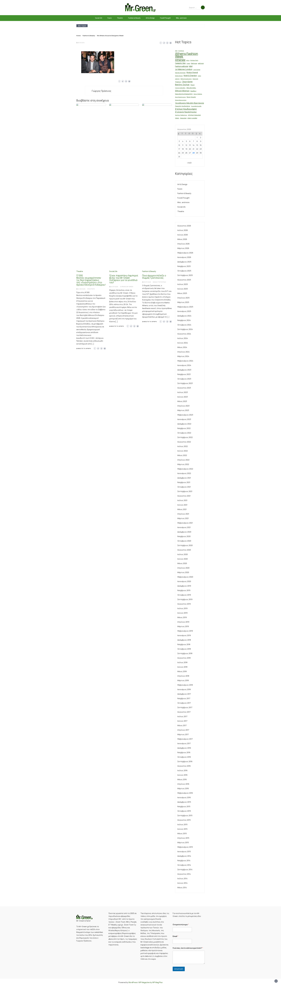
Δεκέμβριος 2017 (184, 694)
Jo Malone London (183, 69)
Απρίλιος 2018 (183, 676)
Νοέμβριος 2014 (183, 860)
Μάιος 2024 (182, 347)
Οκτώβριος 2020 (184, 541)
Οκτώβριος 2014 (184, 865)
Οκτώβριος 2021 (184, 487)
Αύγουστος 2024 (184, 334)
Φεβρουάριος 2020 (185, 577)
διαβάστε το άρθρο (83, 348)
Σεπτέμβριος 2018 (184, 653)
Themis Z (178, 82)
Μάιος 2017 (182, 725)
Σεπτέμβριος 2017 (184, 707)
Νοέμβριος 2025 (184, 266)
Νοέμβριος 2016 (183, 752)
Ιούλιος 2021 (182, 500)
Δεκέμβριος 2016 (184, 748)
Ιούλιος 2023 (182, 392)
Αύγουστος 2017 (184, 712)
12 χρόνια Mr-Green (126, 287)
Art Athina (181, 50)
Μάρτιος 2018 (183, 680)
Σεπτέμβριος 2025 (185, 275)
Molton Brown (179, 76)
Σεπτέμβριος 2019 (184, 599)
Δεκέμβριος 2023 (184, 370)
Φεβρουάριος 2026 (185, 253)
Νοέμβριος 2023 (184, 374)
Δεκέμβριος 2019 (184, 586)
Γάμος (192, 85)
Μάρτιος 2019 (183, 626)
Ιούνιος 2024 (182, 343)
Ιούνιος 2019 (182, 613)
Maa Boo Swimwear (180, 72)
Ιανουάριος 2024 (184, 365)
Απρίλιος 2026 (183, 244)
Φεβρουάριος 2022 (185, 469)
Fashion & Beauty (134, 18)
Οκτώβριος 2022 (184, 433)
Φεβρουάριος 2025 (185, 307)
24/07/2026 (114, 287)
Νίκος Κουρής (191, 97)
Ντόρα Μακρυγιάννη (180, 100)
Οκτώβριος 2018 (184, 649)
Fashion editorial (181, 66)
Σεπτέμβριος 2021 (184, 491)
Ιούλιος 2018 (182, 662)
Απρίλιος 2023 (183, 406)
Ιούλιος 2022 (182, 446)
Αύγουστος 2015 (184, 820)
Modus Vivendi (192, 72)
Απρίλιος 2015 (183, 838)
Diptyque (194, 63)
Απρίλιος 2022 (183, 460)
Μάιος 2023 (182, 401)
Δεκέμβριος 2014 (184, 856)
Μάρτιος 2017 (183, 734)
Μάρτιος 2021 (183, 518)
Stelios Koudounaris (186, 79)
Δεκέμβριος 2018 (184, 640)
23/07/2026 (147, 282)
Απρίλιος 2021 (183, 514)
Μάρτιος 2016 (183, 788)
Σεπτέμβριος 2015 (184, 815)
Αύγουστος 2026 (184, 226)
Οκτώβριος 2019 (184, 595)
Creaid (188, 63)
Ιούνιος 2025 (182, 289)
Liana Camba (196, 69)
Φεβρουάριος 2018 (185, 685)
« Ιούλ (189, 163)
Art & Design (150, 18)
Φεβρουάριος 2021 (185, 523)
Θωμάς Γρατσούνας (159, 282)
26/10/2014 (81, 43)
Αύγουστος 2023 (184, 388)
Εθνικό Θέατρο (182, 90)
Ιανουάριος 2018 (184, 689)
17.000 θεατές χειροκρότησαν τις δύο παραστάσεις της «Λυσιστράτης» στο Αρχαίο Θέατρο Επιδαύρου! (91, 280)
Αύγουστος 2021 (184, 496)
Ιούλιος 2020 (182, 554)
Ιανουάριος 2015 (184, 851)
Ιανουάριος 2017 (184, 743)
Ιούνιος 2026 (182, 235)
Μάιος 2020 (182, 563)
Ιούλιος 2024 (182, 338)
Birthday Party (194, 60)
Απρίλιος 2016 (183, 784)
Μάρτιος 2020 (183, 572)
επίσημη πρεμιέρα (194, 115)
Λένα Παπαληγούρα (180, 97)
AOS (176, 50)
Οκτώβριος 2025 (184, 271)
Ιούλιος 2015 (182, 824)
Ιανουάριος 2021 (184, 527)
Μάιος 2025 (182, 293)
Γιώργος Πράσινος (101, 90)
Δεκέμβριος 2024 (184, 316)
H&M (190, 66)
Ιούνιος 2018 (182, 667)
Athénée (180, 59)
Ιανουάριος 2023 (184, 419)
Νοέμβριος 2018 (183, 644)
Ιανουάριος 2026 (184, 257)
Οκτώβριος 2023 (184, 379)
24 (179, 153)
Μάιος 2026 (182, 239)
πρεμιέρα (183, 118)
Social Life (98, 18)
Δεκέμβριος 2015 (184, 802)
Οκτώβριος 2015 (184, 811)
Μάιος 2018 (182, 671)
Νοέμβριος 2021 (183, 482)
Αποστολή (178, 969)
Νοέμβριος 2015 (183, 806)
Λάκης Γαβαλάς (198, 94)
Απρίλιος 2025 (183, 298)
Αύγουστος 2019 (184, 604)
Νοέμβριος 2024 (184, 320)
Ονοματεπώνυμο (181, 925)
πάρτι (177, 118)
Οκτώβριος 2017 (184, 703)
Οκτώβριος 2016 (184, 757)
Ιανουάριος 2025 (184, 311)
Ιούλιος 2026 (182, 230)
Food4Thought (165, 18)
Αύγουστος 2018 (184, 658)
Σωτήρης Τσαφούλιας (181, 115)
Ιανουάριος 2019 (184, 635)
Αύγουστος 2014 (184, 874)
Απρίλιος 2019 (183, 622)
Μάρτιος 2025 (183, 302)
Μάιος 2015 (182, 833)
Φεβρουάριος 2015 (185, 847)
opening (177, 79)
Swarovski (195, 79)
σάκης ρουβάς (192, 118)
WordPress (133, 982)
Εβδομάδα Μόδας (191, 88)
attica (187, 60)
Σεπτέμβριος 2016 (184, 761)
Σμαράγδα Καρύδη (196, 106)
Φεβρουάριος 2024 (185, 361)
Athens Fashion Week (186, 55)
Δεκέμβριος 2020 (184, 532)
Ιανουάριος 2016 (184, 797)
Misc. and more (181, 18)
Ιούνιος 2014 (182, 883)
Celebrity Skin (180, 63)
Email (175, 936)
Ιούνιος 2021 (182, 505)
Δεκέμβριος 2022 (184, 424)
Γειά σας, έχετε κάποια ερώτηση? (188, 948)
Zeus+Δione (187, 81)
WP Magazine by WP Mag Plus (151, 982)
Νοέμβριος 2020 (184, 536)
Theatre (120, 18)
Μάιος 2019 (182, 617)
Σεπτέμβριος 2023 (185, 383)
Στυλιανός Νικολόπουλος (186, 112)
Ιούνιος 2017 (182, 721)
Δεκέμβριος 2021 (184, 478)
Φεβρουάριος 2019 (185, 631)
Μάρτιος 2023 (183, 410)
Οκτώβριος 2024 (184, 325)
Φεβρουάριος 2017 (185, 739)
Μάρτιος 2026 (183, 248)
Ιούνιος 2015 (182, 829)
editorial (201, 63)
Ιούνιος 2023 (182, 397)
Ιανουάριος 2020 (184, 581)
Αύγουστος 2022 (184, 442)
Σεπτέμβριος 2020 (185, 545)
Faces (109, 18)
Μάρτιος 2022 (183, 464)
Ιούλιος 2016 (182, 770)
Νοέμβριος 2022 (184, 428)
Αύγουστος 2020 (184, 550)
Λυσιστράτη (91, 289)
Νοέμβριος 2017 (183, 698)
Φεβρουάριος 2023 (185, 415)
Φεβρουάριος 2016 (185, 793)
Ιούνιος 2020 (182, 559)
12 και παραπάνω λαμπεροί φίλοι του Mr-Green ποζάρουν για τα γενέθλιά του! (123, 279)
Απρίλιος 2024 (183, 352)
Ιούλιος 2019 (182, 608)
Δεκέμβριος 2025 (184, 262)
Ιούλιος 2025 (182, 284)
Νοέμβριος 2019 (183, 590)
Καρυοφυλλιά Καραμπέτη (184, 94)
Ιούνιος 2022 (182, 451)
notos (199, 76)
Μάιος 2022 (182, 455)
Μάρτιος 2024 (183, 356)
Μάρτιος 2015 (183, 842)
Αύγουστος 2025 (184, 280)
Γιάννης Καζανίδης (180, 88)
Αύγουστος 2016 (184, 766)
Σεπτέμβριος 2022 (185, 437)
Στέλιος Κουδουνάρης (186, 109)
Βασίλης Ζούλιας (182, 84)
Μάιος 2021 (182, 509)
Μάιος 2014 (182, 887)
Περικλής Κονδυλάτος (182, 106)
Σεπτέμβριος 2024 (185, 329)
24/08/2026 (81, 289)
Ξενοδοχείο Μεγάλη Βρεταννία (189, 103)
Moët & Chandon (190, 75)
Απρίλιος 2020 (183, 568)
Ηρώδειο (193, 91)
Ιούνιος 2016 (182, 775)
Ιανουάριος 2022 (184, 473)
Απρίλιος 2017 (183, 730)
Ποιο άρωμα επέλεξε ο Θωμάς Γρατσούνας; (154, 276)
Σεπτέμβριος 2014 (184, 869)
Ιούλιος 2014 (182, 878)
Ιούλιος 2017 (182, 716)
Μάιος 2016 (182, 779)
